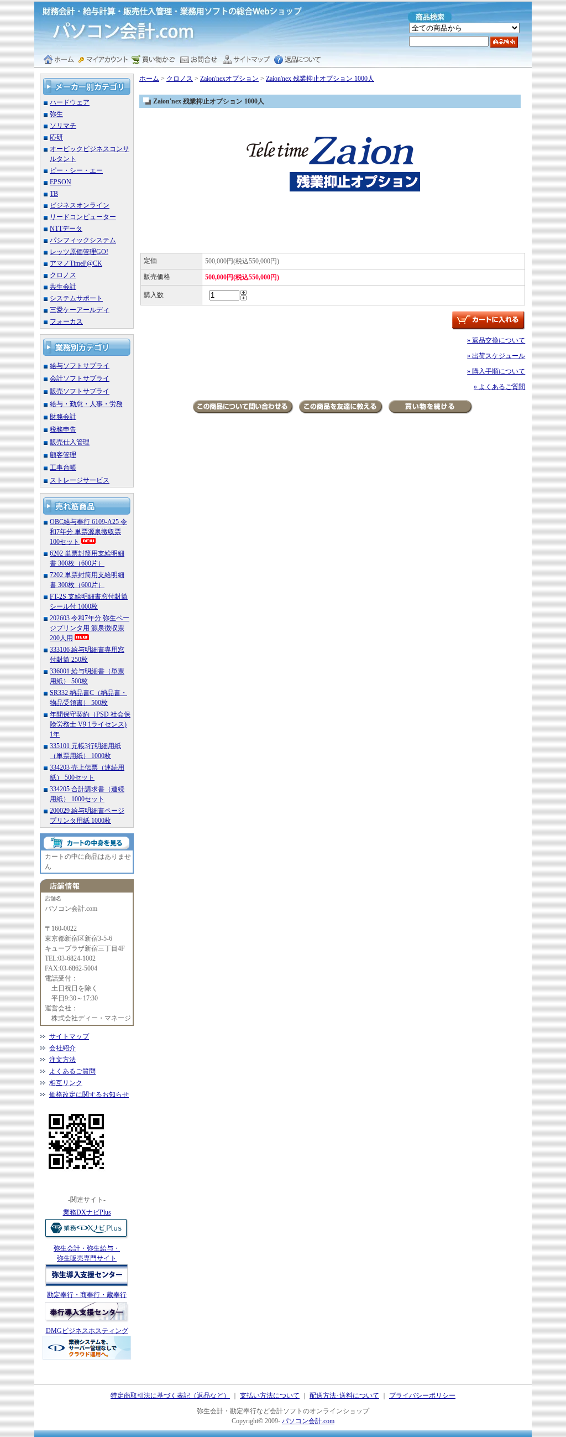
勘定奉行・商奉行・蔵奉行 (87, 1295)
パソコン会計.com (308, 1421)
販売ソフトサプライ (79, 391)
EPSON (60, 182)
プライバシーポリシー (422, 1395)
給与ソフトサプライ (79, 366)
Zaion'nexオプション (229, 78)
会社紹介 (62, 1048)
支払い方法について (270, 1395)
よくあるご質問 (72, 1071)
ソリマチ (63, 125)
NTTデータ (66, 228)
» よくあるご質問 (499, 387)
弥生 (56, 114)
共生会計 (63, 286)
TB (54, 194)
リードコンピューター (83, 217)
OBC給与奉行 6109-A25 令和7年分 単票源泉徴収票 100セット (88, 532)
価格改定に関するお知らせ (89, 1094)
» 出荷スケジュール (496, 356)
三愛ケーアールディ (79, 310)
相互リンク (65, 1083)
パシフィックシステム (83, 240)
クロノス (63, 275)
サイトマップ (69, 1036)
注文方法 (62, 1060)
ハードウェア (70, 102)
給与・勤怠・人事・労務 (86, 404)
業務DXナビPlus (87, 1212)
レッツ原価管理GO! (79, 252)
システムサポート (76, 298)
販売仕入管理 (70, 442)
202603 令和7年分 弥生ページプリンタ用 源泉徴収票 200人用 (89, 628)
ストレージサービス (79, 480)
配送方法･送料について (344, 1395)
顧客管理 (63, 455)
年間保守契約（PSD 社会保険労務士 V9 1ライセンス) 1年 (90, 724)
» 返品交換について (496, 340)
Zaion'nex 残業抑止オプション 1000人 (320, 78)
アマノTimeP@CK (76, 263)
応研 (56, 137)
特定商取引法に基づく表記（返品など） (170, 1395)
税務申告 (63, 429)
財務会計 (63, 417)
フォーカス (66, 321)
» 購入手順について (496, 371)
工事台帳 (63, 467)
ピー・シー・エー (76, 170)
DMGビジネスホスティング (87, 1331)
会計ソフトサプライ (79, 378)
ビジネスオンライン (79, 205)
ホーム (149, 78)
